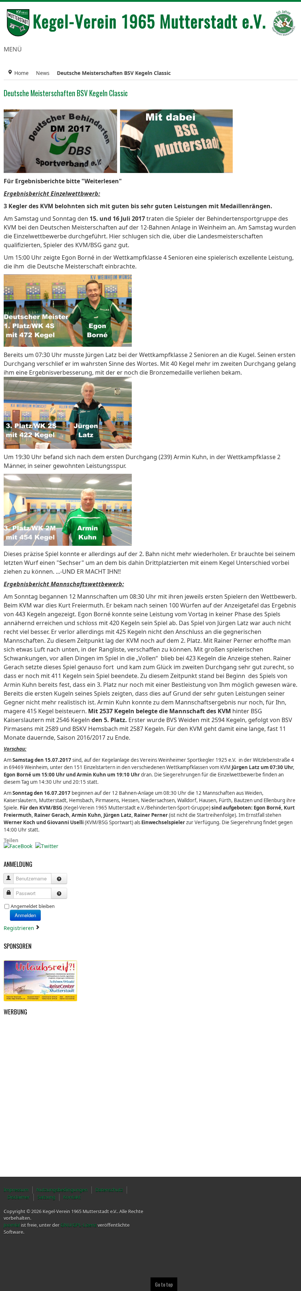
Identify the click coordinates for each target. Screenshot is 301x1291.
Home (21, 72)
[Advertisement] (40, 1055)
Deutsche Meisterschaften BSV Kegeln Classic (66, 93)
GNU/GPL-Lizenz (79, 1225)
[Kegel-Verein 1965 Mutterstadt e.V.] (150, 22)
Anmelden (25, 915)
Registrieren (20, 927)
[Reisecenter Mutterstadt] (40, 980)
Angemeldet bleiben (33, 906)
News (43, 72)
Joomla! (12, 1225)
